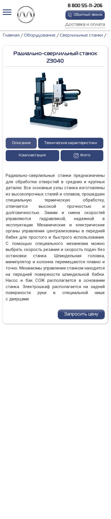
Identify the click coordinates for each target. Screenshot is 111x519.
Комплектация (32, 155)
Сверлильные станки (81, 35)
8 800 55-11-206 (85, 6)
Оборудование (40, 35)
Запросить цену (81, 314)
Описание (21, 143)
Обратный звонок (87, 14)
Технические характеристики (70, 143)
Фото (85, 155)
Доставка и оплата (85, 25)
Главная (11, 35)
